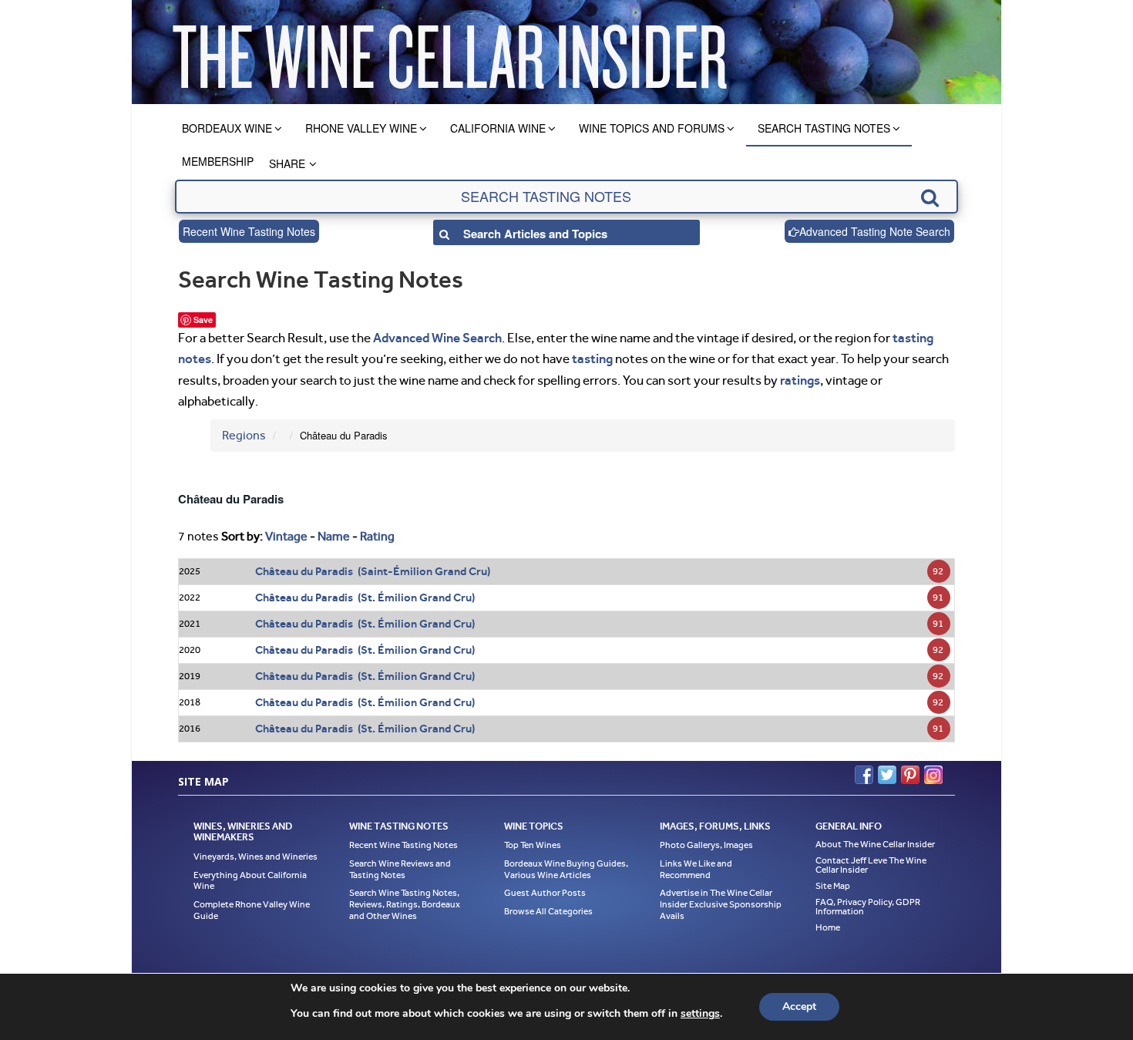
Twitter (887, 775)
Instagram (933, 775)
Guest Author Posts (545, 892)
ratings (800, 380)
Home (827, 927)
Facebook (864, 775)
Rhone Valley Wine (361, 128)
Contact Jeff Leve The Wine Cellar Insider (870, 865)
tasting (592, 358)
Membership (218, 161)
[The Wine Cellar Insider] (449, 52)
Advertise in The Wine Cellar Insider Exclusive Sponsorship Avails (721, 904)
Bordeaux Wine (227, 128)
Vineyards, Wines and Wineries (255, 856)
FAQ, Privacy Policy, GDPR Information (867, 907)
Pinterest (910, 775)
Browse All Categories (548, 911)
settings (700, 1014)
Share (287, 163)
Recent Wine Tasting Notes (249, 231)
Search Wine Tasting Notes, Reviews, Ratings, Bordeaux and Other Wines (404, 904)
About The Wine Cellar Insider (875, 844)
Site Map (832, 885)
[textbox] (566, 197)
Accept (799, 1006)
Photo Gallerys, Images (706, 845)
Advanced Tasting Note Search (874, 231)
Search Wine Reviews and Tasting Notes (400, 869)
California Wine (498, 128)
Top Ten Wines (532, 845)
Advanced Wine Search (437, 337)
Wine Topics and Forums (652, 128)
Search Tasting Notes (824, 128)
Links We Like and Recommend (696, 869)
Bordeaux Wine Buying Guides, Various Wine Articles (566, 869)
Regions (244, 435)
